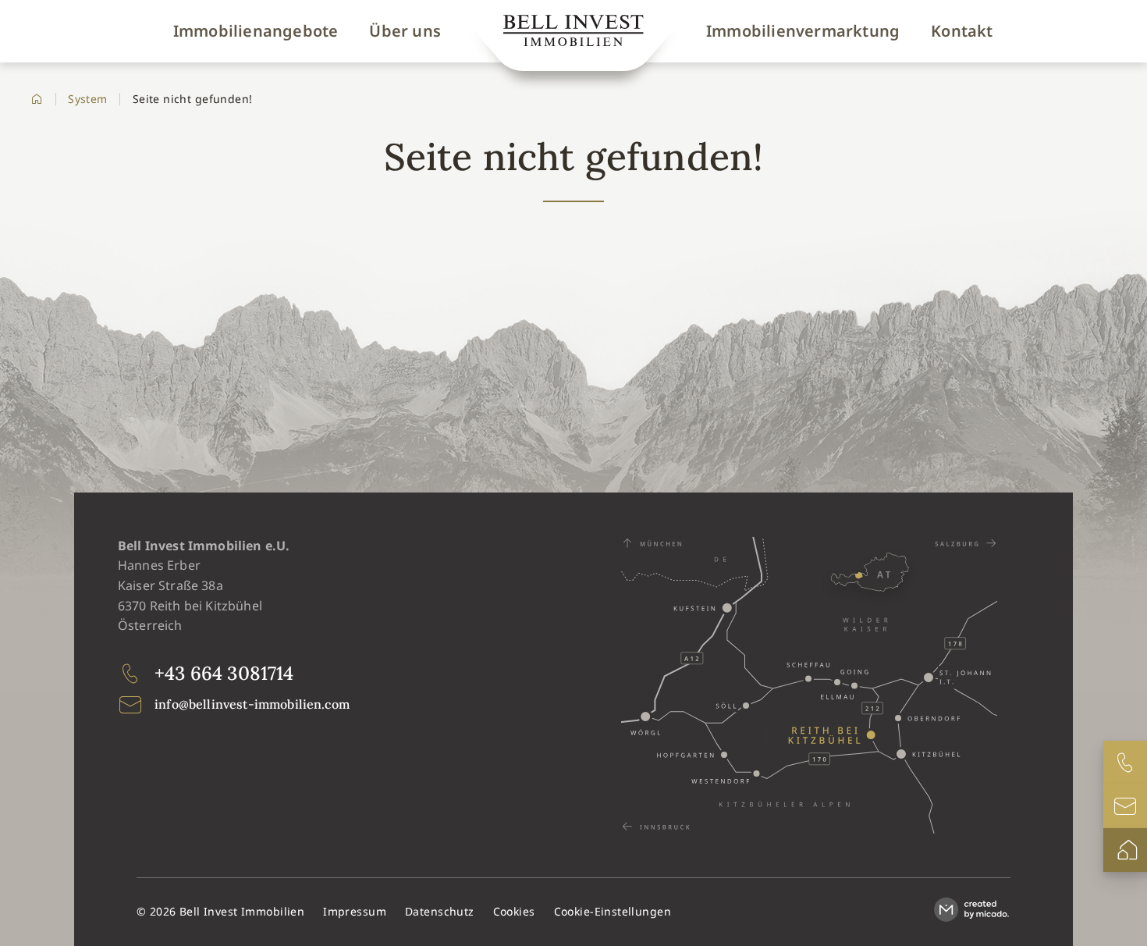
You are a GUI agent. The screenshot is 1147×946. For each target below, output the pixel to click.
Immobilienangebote (256, 31)
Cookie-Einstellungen (612, 911)
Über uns (405, 31)
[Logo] (573, 33)
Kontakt (962, 31)
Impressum (354, 911)
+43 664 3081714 (223, 673)
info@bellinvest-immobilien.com (252, 704)
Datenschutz (439, 911)
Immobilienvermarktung (803, 31)
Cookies (514, 911)
